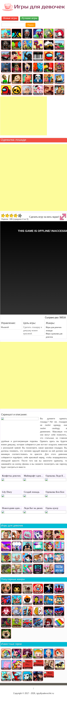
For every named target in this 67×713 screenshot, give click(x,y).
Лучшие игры (29, 18)
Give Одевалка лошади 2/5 (7, 216)
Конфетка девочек (11, 476)
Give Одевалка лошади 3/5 (11, 216)
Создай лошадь (31, 492)
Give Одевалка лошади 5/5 (20, 216)
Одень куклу (52, 508)
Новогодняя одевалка (13, 508)
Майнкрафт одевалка (34, 476)
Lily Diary (7, 492)
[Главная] (33, 11)
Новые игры (10, 18)
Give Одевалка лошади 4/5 (16, 216)
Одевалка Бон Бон (55, 492)
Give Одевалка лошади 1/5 (3, 216)
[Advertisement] (23, 115)
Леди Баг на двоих (33, 508)
